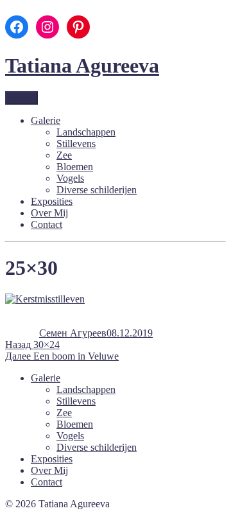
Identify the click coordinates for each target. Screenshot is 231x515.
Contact (46, 224)
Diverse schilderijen (96, 189)
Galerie (45, 120)
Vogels (70, 178)
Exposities (52, 201)
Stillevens (76, 143)
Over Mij (49, 212)
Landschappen (86, 132)
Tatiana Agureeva (82, 65)
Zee (64, 155)
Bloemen (74, 166)
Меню (21, 98)
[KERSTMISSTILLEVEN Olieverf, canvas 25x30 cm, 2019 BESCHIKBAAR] (45, 298)
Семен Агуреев (73, 332)
